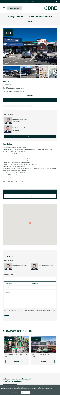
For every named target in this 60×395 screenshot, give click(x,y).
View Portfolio (30, 95)
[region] (30, 390)
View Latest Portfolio (30, 1)
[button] (30, 223)
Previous (4, 46)
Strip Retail (29, 106)
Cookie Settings (15, 392)
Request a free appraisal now (30, 196)
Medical (5, 106)
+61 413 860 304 (42, 268)
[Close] (57, 387)
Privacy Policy (21, 312)
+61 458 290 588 (16, 268)
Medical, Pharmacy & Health (14, 106)
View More (16, 361)
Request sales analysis (30, 100)
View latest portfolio (14, 8)
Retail (23, 106)
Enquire (30, 21)
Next (56, 46)
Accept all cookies (25, 392)
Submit (6, 315)
